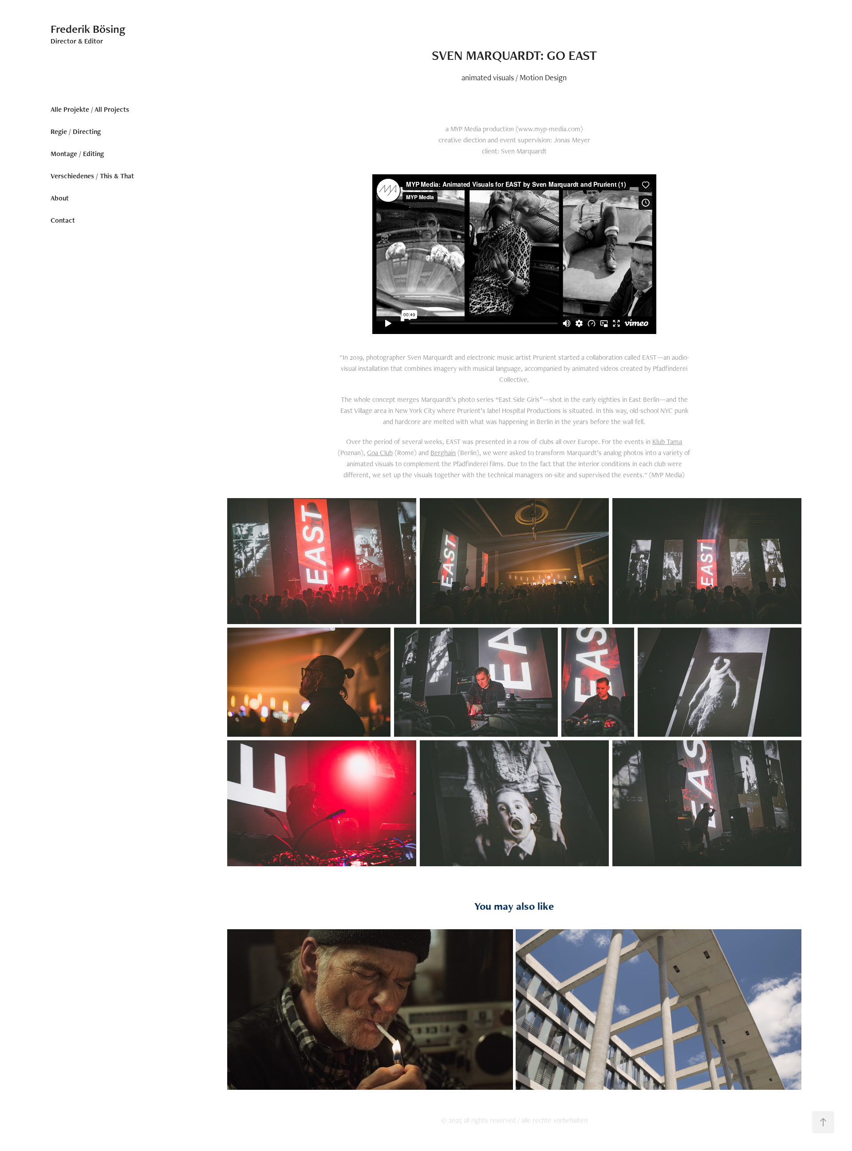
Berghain (443, 452)
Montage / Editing (77, 153)
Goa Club (380, 452)
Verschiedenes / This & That (92, 176)
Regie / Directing (76, 131)
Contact (63, 220)
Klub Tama (667, 441)
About (60, 198)
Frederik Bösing (88, 28)
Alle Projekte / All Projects (90, 109)
